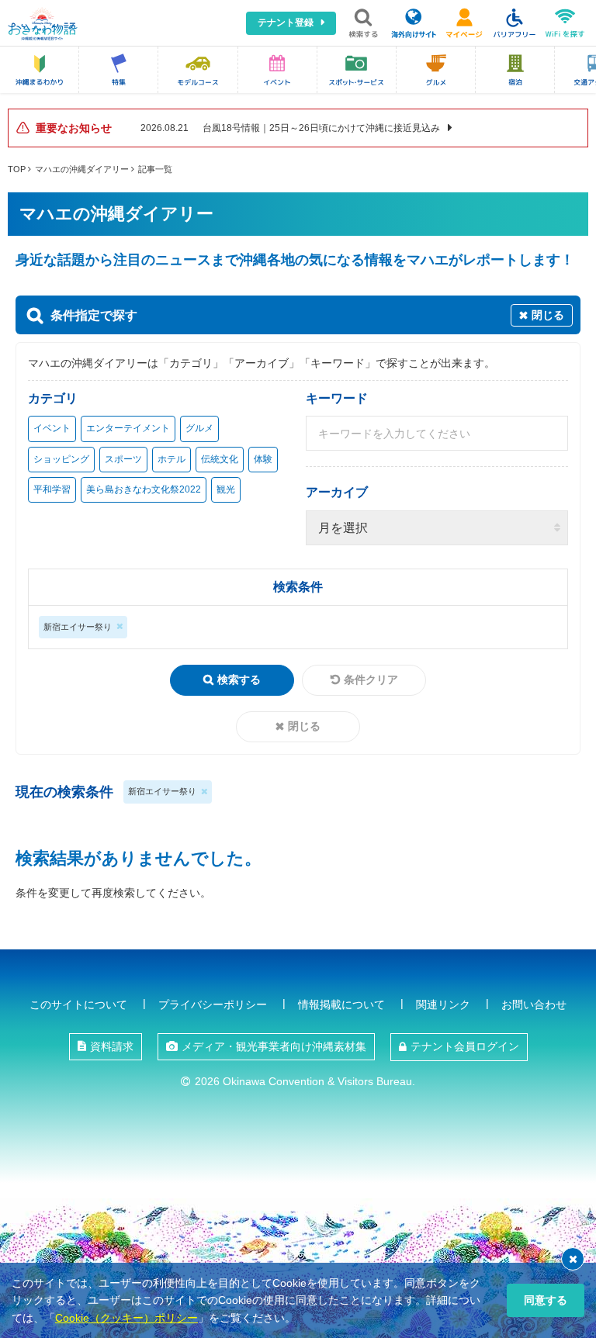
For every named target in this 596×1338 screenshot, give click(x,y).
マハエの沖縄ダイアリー (82, 169)
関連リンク (443, 1004)
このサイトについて (78, 1004)
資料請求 (111, 1046)
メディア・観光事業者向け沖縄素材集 (274, 1046)
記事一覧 (155, 169)
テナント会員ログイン (465, 1046)
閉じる (304, 726)
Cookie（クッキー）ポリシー (126, 1318)
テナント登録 (286, 22)
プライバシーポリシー (212, 1004)
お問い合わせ (534, 1004)
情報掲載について (341, 1004)
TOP (17, 169)
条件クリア (371, 679)
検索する (239, 679)
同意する (545, 1300)
